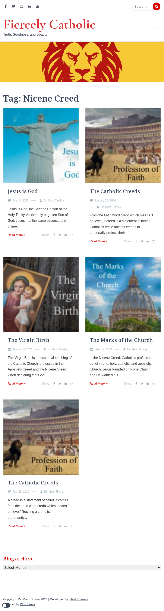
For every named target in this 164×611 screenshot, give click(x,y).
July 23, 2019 (20, 491)
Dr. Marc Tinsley (54, 200)
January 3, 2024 (22, 349)
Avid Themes (79, 599)
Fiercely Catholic (49, 24)
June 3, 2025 (20, 200)
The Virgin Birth (28, 339)
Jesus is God (23, 191)
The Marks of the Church (121, 339)
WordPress (27, 604)
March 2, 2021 (103, 349)
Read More (15, 234)
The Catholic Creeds (115, 191)
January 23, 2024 (105, 200)
